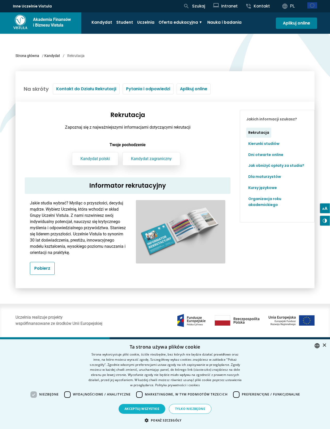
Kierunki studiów (263, 143)
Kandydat (102, 22)
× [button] (324, 345)
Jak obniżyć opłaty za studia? (276, 165)
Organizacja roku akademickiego (264, 201)
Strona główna (27, 56)
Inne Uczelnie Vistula (32, 6)
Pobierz (42, 268)
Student (124, 22)
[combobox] (317, 345)
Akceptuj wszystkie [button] (142, 409)
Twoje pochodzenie (128, 144)
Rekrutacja (258, 132)
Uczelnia (145, 22)
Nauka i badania (224, 22)
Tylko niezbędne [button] (190, 409)
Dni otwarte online (265, 154)
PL (292, 6)
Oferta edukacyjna (178, 22)
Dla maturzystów (264, 176)
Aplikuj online (296, 23)
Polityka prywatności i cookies (177, 385)
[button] (164, 420)
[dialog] (165, 384)
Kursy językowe (262, 187)
